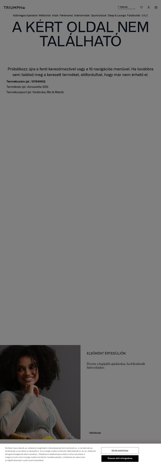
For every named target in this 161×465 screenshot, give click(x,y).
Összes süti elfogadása (120, 458)
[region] (80, 454)
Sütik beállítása (119, 450)
